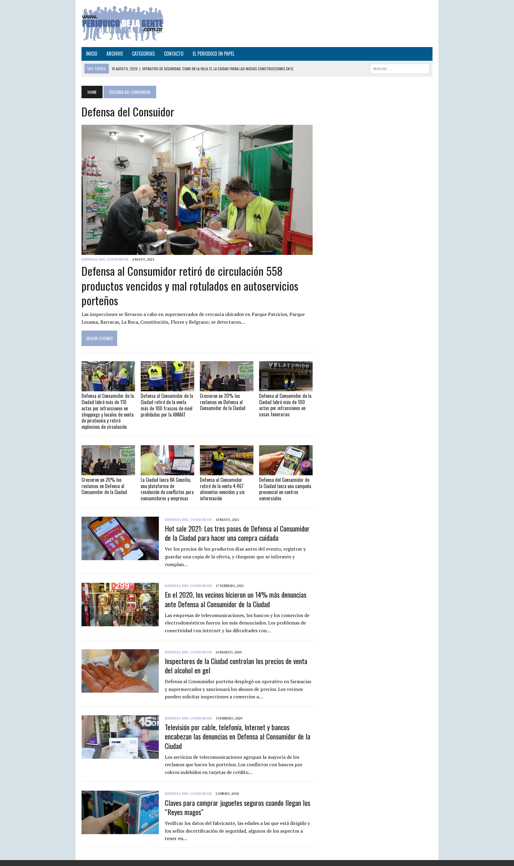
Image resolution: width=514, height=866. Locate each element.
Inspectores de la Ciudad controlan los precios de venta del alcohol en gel (236, 665)
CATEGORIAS (143, 53)
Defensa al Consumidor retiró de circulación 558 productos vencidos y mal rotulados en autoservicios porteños (190, 285)
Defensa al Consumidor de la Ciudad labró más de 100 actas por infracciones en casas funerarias (285, 405)
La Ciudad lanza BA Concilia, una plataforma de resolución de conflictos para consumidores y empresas (167, 489)
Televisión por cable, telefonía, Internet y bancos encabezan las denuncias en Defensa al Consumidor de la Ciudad (237, 736)
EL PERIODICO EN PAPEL (213, 53)
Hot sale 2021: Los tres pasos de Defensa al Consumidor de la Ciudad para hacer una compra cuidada (237, 533)
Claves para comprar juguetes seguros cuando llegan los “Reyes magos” (237, 807)
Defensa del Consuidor (105, 259)
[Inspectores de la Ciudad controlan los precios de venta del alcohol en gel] (120, 688)
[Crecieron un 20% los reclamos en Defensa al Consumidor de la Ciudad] (226, 387)
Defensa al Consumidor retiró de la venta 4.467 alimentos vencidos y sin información (222, 489)
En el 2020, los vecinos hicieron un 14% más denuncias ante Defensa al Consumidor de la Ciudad (235, 599)
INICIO (91, 53)
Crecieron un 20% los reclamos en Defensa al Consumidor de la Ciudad (222, 402)
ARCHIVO (114, 53)
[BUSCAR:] (400, 67)
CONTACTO (174, 53)
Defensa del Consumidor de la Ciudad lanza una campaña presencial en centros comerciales (285, 489)
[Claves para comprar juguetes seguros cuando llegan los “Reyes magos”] (120, 830)
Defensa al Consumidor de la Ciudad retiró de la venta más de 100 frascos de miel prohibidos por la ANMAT (167, 405)
